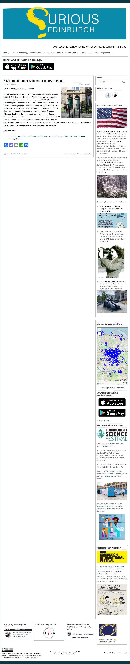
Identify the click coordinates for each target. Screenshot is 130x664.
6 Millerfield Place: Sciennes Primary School (33, 80)
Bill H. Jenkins (17, 154)
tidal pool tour (101, 172)
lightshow (120, 569)
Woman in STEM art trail (105, 506)
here (108, 420)
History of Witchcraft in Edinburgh (111, 206)
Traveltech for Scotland (105, 162)
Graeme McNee (111, 581)
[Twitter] (115, 95)
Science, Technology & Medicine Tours (27, 53)
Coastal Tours (70, 53)
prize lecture (110, 458)
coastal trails (101, 160)
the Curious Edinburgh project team (27, 653)
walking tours (109, 476)
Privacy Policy (123, 653)
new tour (104, 232)
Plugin (125, 383)
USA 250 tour (109, 134)
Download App (86, 53)
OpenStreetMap (113, 381)
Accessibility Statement (111, 653)
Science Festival (108, 446)
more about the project (62, 652)
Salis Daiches (87, 154)
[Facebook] (108, 95)
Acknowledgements (102, 53)
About (5, 53)
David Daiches (77, 154)
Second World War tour (110, 281)
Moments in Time (116, 471)
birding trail (106, 170)
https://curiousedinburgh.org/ (28, 657)
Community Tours (54, 53)
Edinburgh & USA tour (113, 131)
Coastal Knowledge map (112, 167)
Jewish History (11, 84)
